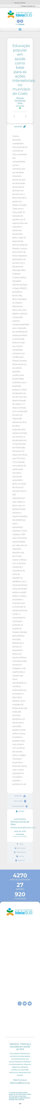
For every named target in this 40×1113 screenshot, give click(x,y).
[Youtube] (25, 1003)
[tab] (20, 126)
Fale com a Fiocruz (19, 3)
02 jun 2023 (20, 106)
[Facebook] (30, 1003)
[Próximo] (24, 116)
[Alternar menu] (20, 29)
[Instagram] (20, 1003)
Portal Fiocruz (5, 2)
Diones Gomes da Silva (20, 101)
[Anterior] (16, 116)
